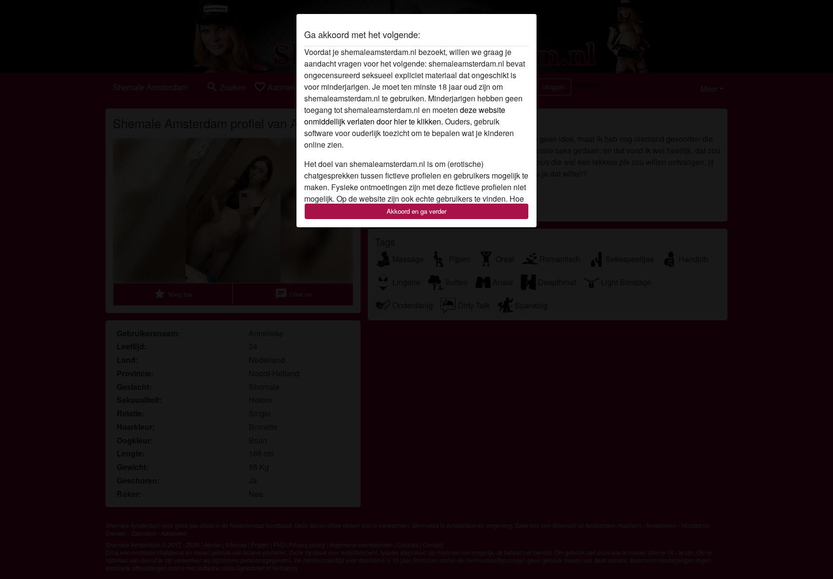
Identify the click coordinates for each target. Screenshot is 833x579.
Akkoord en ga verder (416, 211)
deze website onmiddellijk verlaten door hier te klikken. (404, 115)
